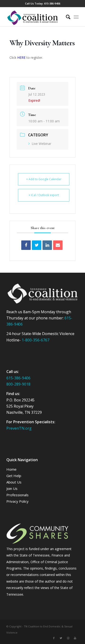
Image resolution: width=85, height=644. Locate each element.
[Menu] (76, 17)
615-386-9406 (52, 3)
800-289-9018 (18, 384)
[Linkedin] (47, 245)
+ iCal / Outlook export (44, 195)
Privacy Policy (17, 501)
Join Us (11, 488)
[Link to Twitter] (60, 638)
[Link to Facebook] (53, 638)
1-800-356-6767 (35, 340)
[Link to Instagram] (68, 638)
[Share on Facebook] (26, 245)
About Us (13, 482)
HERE (21, 57)
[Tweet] (36, 245)
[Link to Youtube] (75, 638)
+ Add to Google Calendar (43, 179)
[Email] (58, 245)
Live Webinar (41, 143)
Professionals (17, 494)
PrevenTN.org (19, 428)
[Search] (65, 16)
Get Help (13, 475)
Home (11, 469)
